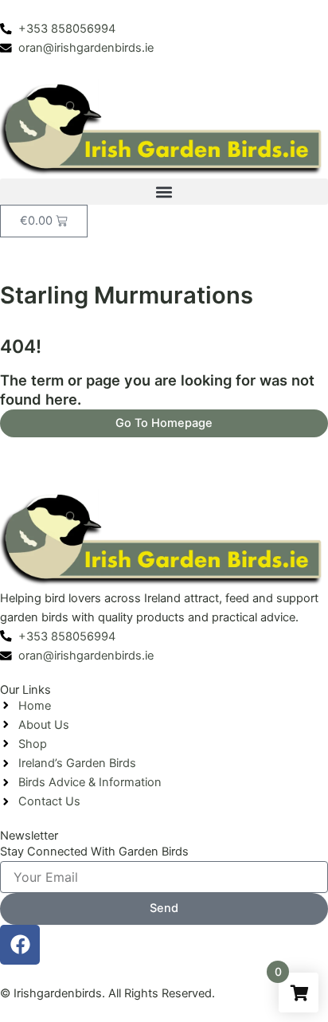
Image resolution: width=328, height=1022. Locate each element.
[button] (164, 191)
